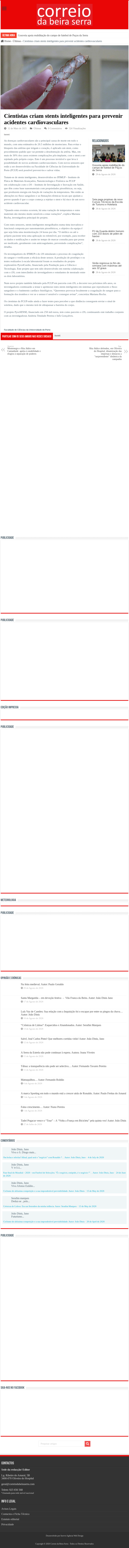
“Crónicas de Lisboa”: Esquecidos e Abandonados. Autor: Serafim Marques (61, 1025)
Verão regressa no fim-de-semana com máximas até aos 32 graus (107, 266)
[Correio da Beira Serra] (65, 14)
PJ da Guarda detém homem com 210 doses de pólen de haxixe (108, 234)
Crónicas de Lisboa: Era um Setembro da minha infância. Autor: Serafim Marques (40, 1206)
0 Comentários (55, 128)
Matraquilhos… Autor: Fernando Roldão (42, 1079)
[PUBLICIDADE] (64, 576)
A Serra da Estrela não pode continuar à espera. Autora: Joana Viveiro (58, 1052)
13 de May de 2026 (87, 1206)
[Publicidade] (54, 942)
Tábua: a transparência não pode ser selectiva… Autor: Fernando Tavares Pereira (63, 1066)
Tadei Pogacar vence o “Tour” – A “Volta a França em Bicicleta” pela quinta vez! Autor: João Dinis (73, 1120)
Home (7, 41)
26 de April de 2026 (96, 1221)
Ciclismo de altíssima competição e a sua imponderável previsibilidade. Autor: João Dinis (43, 1191)
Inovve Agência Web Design (72, 1536)
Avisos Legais (8, 1508)
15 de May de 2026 (95, 1191)
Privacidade (7, 1524)
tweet (7, 134)
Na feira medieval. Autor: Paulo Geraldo (42, 984)
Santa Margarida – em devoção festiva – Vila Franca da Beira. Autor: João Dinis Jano (67, 997)
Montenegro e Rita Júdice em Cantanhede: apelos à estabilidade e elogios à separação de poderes (24, 350)
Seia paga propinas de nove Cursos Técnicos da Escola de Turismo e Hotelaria (107, 202)
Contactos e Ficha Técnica (15, 1514)
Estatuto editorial (10, 1519)
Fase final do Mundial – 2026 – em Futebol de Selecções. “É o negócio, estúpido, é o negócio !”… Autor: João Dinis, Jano (58, 1173)
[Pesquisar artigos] (87, 1444)
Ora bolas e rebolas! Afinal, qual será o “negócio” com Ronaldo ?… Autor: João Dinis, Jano (44, 1157)
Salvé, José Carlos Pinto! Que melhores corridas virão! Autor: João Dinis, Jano (62, 1038)
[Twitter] (64, 1540)
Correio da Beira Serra (59, 1544)
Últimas (17, 41)
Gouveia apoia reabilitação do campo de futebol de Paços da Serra (53, 35)
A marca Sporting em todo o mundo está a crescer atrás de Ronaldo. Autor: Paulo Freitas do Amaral (73, 1093)
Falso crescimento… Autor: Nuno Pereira (43, 1107)
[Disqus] (64, 406)
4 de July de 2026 (96, 1157)
